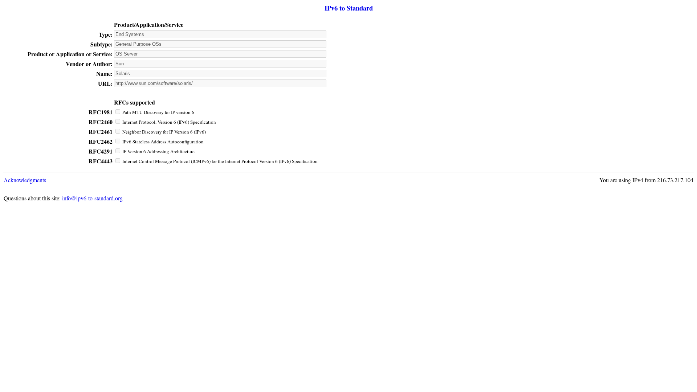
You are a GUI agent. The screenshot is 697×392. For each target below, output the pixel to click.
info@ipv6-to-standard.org (92, 198)
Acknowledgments (25, 180)
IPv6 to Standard (349, 8)
